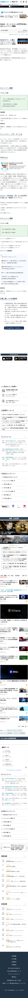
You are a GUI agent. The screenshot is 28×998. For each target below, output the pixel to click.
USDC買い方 (15, 4)
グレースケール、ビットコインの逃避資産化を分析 (9, 717)
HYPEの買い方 (7, 498)
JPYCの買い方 (7, 487)
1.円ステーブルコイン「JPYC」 (15, 730)
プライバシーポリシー (14, 974)
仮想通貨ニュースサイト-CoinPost (16, 990)
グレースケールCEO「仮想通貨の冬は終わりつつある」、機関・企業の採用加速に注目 (9, 629)
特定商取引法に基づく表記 (14, 980)
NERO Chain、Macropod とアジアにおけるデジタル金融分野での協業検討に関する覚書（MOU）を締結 (16, 788)
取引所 (19, 997)
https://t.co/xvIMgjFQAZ (17, 272)
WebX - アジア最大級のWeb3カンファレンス (14, 983)
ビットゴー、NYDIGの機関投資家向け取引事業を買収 (13, 681)
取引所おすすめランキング (10, 477)
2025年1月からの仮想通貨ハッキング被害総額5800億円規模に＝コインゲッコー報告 (9, 658)
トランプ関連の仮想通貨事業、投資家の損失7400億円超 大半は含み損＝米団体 (9, 690)
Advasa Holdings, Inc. (10, 441)
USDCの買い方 (8, 484)
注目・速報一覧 (22, 726)
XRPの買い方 (7, 495)
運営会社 (14, 977)
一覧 (24, 410)
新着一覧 (8, 997)
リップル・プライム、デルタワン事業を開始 (9, 699)
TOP (3, 997)
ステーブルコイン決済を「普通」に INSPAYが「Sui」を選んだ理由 (16, 459)
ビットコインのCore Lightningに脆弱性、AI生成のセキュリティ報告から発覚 (9, 597)
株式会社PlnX (8, 803)
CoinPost (25, 30)
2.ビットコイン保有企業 (6, 733)
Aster (6, 464)
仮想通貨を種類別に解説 (12, 389)
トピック (14, 997)
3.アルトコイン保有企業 (19, 733)
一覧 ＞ (25, 545)
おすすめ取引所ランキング (12, 400)
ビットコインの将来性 (6, 4)
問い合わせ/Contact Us (14, 968)
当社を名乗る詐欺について (14, 971)
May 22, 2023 (14, 283)
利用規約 (14, 964)
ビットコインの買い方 (11, 394)
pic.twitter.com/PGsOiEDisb (9, 278)
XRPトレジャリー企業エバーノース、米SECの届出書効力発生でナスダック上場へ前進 (9, 582)
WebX (25, 997)
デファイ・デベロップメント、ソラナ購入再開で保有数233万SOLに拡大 (9, 709)
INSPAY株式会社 (9, 457)
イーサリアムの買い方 (9, 491)
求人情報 (14, 959)
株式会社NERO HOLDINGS (12, 449)
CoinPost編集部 (4, 30)
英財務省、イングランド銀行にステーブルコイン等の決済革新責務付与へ (9, 639)
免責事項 (14, 961)
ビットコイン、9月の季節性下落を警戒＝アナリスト (9, 648)
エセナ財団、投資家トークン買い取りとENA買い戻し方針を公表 (13, 621)
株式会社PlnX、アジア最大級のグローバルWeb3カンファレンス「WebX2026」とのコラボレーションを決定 (16, 805)
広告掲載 (14, 956)
